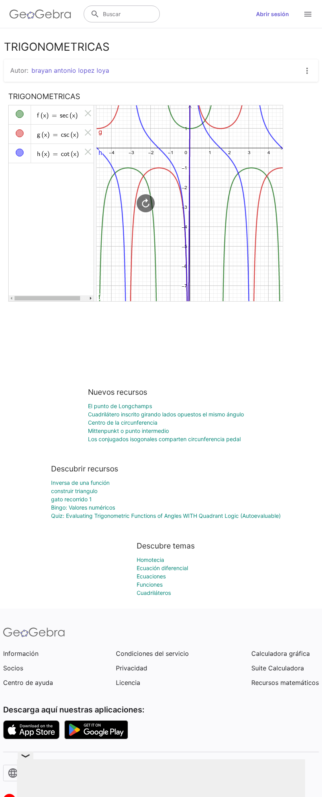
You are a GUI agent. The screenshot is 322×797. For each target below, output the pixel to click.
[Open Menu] (308, 14)
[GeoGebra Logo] (40, 14)
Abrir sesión (272, 14)
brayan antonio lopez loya (70, 70)
